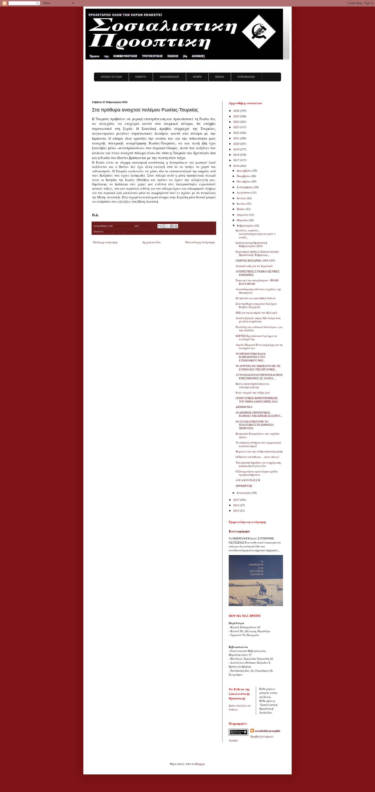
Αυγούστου (244, 192)
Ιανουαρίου (244, 493)
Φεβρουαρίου (245, 225)
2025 (236, 116)
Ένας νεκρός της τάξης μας (253, 392)
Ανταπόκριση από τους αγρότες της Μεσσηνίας (258, 291)
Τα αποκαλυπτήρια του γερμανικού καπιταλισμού (258, 444)
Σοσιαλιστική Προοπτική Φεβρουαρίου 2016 (251, 244)
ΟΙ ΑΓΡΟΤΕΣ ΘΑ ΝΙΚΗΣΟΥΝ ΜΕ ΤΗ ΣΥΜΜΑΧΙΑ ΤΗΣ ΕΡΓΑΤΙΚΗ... (258, 367)
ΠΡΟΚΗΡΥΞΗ (244, 486)
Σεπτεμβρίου (245, 187)
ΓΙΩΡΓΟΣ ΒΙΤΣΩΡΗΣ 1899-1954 (255, 260)
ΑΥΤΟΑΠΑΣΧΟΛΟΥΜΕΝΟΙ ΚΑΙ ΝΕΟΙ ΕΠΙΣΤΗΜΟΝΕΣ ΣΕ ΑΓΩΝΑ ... (259, 376)
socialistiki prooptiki (267, 731)
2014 (236, 505)
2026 (236, 111)
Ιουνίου (242, 203)
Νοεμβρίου (244, 176)
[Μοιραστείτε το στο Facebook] (172, 226)
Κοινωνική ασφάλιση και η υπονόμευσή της (252, 385)
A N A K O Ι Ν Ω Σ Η (248, 480)
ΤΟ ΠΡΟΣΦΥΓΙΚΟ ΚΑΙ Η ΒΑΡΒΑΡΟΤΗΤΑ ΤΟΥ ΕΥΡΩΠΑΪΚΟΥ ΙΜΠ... (250, 357)
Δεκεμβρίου (244, 170)
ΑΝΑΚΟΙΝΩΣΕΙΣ (169, 76)
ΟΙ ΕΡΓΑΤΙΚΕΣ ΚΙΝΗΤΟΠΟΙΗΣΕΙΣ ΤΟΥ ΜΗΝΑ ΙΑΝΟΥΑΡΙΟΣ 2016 (257, 399)
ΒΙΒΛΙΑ (219, 76)
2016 (236, 166)
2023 (236, 127)
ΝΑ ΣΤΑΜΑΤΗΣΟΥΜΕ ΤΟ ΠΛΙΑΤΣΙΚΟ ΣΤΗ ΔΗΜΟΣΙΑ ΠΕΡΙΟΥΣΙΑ (255, 424)
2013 (236, 510)
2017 (236, 160)
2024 (236, 122)
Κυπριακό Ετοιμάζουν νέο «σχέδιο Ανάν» (257, 435)
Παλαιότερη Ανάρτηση (200, 242)
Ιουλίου (242, 198)
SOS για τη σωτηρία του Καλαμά (256, 313)
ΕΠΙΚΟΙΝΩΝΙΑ (246, 76)
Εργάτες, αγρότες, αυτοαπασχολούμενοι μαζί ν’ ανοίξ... (256, 233)
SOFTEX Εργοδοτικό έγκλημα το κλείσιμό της (256, 337)
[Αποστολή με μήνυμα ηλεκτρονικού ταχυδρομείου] (159, 226)
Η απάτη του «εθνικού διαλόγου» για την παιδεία (259, 328)
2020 (236, 144)
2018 (236, 155)
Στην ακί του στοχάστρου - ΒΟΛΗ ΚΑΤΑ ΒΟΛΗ (257, 282)
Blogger (199, 764)
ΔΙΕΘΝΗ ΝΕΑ (244, 407)
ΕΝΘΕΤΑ (140, 76)
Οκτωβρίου (244, 181)
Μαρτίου (243, 220)
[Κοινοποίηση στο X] (168, 226)
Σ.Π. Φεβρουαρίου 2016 (138, 231)
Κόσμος (108, 231)
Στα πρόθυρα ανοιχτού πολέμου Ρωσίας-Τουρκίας (256, 305)
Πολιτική (119, 231)
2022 (236, 133)
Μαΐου (241, 209)
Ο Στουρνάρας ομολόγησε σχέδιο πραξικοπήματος (257, 473)
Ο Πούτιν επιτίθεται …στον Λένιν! (257, 457)
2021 (236, 138)
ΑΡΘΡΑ (197, 76)
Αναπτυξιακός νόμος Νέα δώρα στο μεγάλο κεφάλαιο (258, 319)
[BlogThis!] (163, 226)
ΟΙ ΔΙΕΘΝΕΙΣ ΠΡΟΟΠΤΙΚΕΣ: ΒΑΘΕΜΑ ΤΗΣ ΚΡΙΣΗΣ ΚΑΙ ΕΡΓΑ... (259, 414)
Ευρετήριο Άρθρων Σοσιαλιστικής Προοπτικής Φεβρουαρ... (257, 253)
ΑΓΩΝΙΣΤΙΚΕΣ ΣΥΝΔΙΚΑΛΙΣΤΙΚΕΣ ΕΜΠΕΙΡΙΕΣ (258, 273)
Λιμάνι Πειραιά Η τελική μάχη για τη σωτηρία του (259, 346)
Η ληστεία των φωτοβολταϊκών (256, 298)
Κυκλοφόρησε (239, 531)
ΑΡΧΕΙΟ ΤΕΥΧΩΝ (111, 76)
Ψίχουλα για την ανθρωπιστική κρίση (259, 451)
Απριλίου (243, 215)
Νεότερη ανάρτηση (105, 242)
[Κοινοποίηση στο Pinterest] (176, 226)
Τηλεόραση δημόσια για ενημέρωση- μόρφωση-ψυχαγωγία (258, 464)
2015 (236, 500)
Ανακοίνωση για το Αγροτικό (254, 266)
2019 (236, 149)
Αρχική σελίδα (151, 242)
